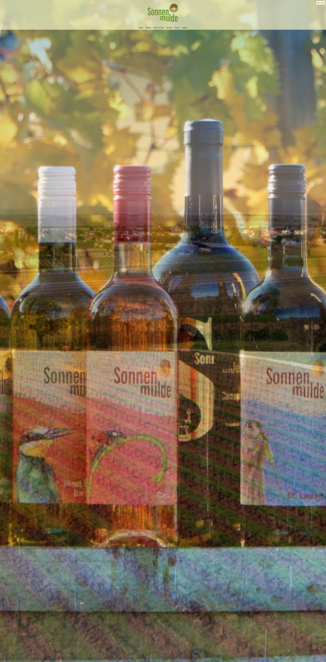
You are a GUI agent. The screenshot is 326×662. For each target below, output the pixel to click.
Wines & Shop (158, 27)
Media (177, 27)
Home (141, 27)
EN (322, 3)
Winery (148, 27)
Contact (184, 27)
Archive (169, 27)
